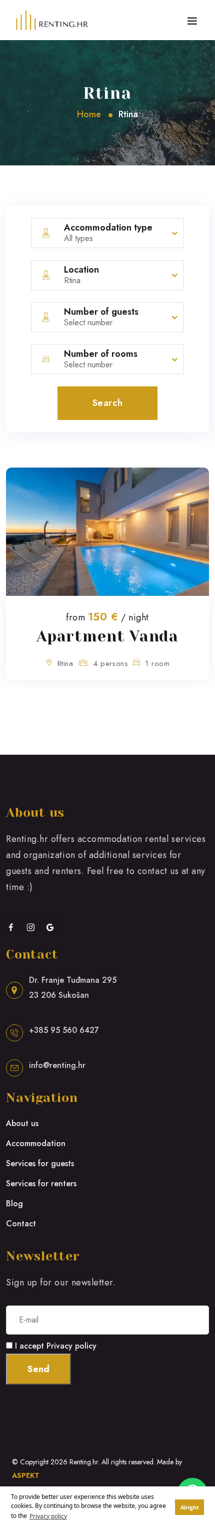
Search (107, 402)
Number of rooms (101, 353)
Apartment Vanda (107, 636)
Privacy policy (71, 1346)
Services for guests (40, 1163)
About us (22, 1123)
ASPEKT (26, 1475)
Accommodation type (108, 227)
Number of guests (101, 311)
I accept (55, 1346)
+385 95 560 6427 (64, 1030)
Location (81, 269)
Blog (14, 1203)
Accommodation (36, 1143)
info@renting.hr (57, 1065)
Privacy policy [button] (48, 1516)
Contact (21, 1223)
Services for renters (41, 1183)
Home (89, 114)
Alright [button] (189, 1507)
